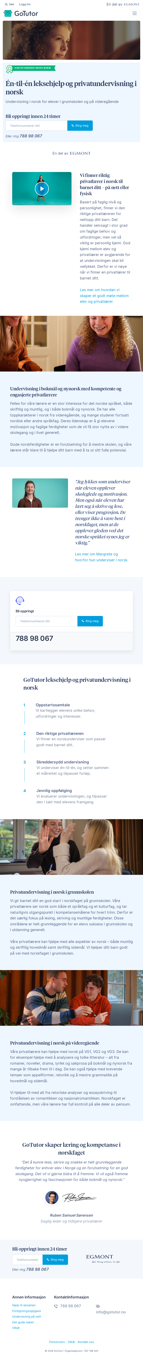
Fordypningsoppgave (26, 1311)
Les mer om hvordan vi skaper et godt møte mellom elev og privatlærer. (104, 296)
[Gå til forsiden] (20, 13)
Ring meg (81, 125)
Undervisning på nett (26, 1316)
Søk (11, 4)
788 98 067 (31, 136)
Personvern (57, 1342)
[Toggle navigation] (135, 13)
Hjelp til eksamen (24, 1305)
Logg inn (25, 4)
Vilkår (16, 1328)
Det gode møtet (23, 1322)
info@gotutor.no (111, 1312)
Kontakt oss (86, 1342)
